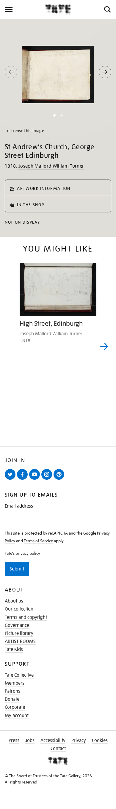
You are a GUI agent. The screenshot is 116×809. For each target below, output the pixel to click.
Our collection (19, 609)
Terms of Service (38, 540)
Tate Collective (19, 675)
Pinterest (60, 479)
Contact (58, 748)
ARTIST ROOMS (20, 641)
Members (14, 683)
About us (14, 601)
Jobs (30, 740)
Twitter (11, 479)
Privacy (78, 740)
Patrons (12, 691)
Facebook (23, 479)
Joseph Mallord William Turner (51, 166)
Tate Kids (14, 649)
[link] (24, 130)
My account (17, 716)
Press (14, 740)
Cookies (100, 740)
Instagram (48, 479)
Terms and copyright (26, 617)
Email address (19, 506)
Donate (12, 699)
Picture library (19, 633)
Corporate (15, 707)
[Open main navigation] (22, 9)
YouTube (36, 479)
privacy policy (27, 553)
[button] (107, 9)
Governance (17, 625)
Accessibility (52, 740)
